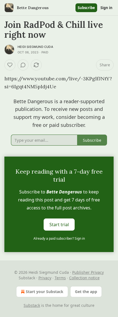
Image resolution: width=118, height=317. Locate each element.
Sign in (106, 7)
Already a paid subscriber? (59, 238)
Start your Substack (44, 291)
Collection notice (84, 277)
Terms (60, 277)
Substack (32, 305)
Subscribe (86, 7)
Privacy (44, 277)
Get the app (86, 291)
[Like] (9, 64)
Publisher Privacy (88, 272)
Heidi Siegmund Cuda (35, 47)
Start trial (59, 225)
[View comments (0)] (23, 64)
